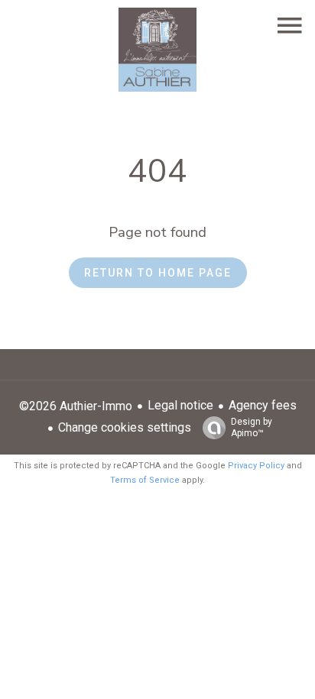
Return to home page (158, 273)
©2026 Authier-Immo (75, 406)
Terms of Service (145, 480)
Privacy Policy (256, 466)
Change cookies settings (124, 427)
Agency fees (263, 405)
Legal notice (180, 405)
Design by (251, 427)
